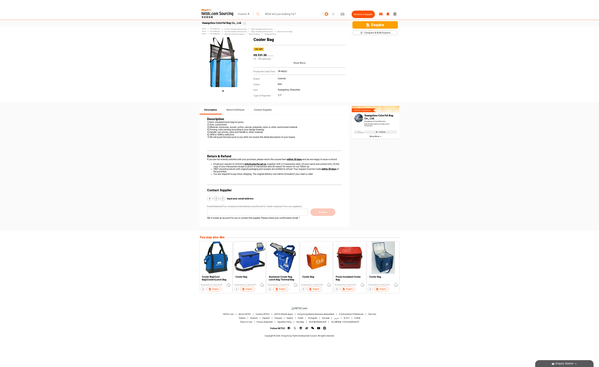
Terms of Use (246, 322)
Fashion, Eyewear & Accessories (235, 29)
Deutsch (254, 318)
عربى (336, 318)
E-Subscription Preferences (351, 314)
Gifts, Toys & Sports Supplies (234, 34)
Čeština (242, 318)
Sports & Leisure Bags (285, 31)
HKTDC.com (228, 314)
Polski (300, 318)
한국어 (346, 318)
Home (204, 29)
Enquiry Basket (564, 363)
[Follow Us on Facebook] (288, 328)
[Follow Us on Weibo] (306, 328)
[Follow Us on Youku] (324, 328)
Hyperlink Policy (284, 322)
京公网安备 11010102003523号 (345, 322)
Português (312, 318)
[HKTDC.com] (299, 308)
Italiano (290, 318)
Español (266, 318)
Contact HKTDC (263, 314)
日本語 (357, 318)
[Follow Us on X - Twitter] (294, 328)
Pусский (325, 318)
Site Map (300, 322)
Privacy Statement (265, 322)
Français (278, 318)
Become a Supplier (363, 14)
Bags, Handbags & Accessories (262, 29)
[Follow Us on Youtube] (318, 328)
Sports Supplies (254, 34)
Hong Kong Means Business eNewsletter (315, 314)
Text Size (372, 314)
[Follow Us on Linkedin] (300, 328)
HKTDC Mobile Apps (283, 314)
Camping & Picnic (270, 34)
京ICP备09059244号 (317, 322)
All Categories (215, 29)
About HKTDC (245, 314)
